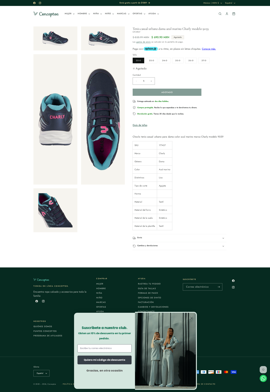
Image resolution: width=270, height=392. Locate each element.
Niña (99, 292)
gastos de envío (143, 41)
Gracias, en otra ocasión (104, 370)
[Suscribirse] (218, 287)
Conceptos (52, 384)
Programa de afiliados (47, 335)
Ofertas (101, 306)
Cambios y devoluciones (153, 306)
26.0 (192, 61)
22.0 (140, 61)
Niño (99, 297)
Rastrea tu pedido (149, 283)
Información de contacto (200, 384)
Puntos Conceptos (45, 331)
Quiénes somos (42, 326)
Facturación (146, 302)
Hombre (101, 288)
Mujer (99, 283)
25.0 (179, 61)
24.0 (166, 61)
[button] (69, 13)
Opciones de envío (149, 297)
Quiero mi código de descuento (104, 360)
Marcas (101, 302)
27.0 (206, 61)
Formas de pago (148, 292)
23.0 (153, 61)
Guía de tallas (140, 125)
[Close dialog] (192, 318)
